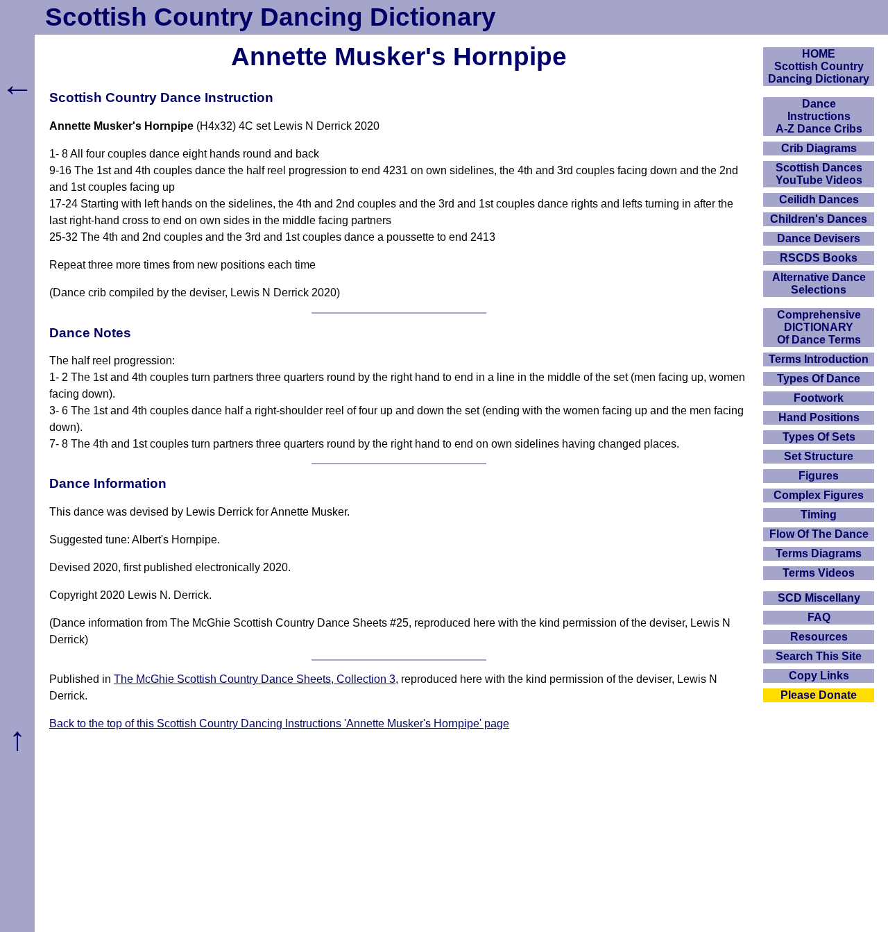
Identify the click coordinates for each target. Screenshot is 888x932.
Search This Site (819, 656)
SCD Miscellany (819, 598)
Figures (819, 476)
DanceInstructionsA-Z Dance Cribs (819, 116)
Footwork (819, 398)
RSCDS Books (818, 258)
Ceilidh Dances (819, 199)
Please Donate (818, 695)
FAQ (819, 617)
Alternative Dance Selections (819, 283)
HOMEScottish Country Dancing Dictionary (818, 66)
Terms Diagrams (819, 553)
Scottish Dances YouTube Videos (819, 174)
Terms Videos (819, 573)
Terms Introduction (819, 359)
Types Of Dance (818, 378)
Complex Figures (819, 495)
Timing (819, 514)
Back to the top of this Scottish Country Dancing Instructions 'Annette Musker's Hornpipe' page (279, 723)
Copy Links (819, 675)
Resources (819, 637)
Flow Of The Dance (819, 534)
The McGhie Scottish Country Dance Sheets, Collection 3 (254, 679)
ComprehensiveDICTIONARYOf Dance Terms (819, 327)
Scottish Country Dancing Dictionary (270, 17)
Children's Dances (818, 219)
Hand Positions (819, 417)
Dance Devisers (818, 238)
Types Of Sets (819, 437)
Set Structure (818, 456)
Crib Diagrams (819, 148)
